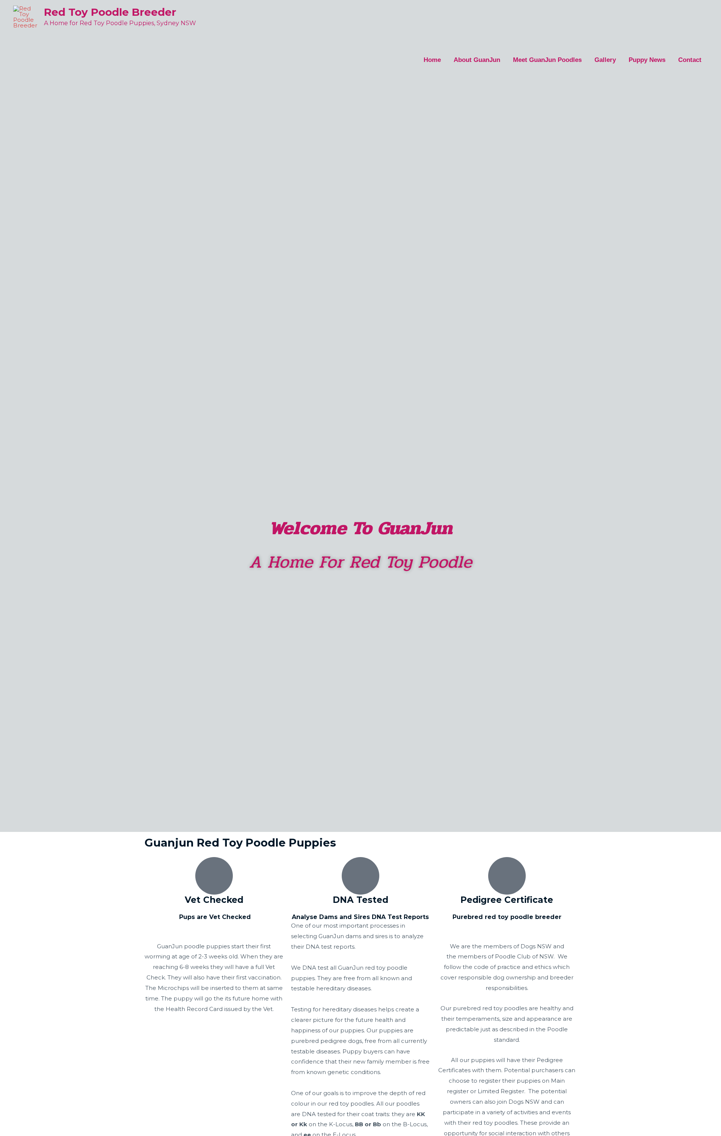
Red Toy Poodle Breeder (110, 12)
